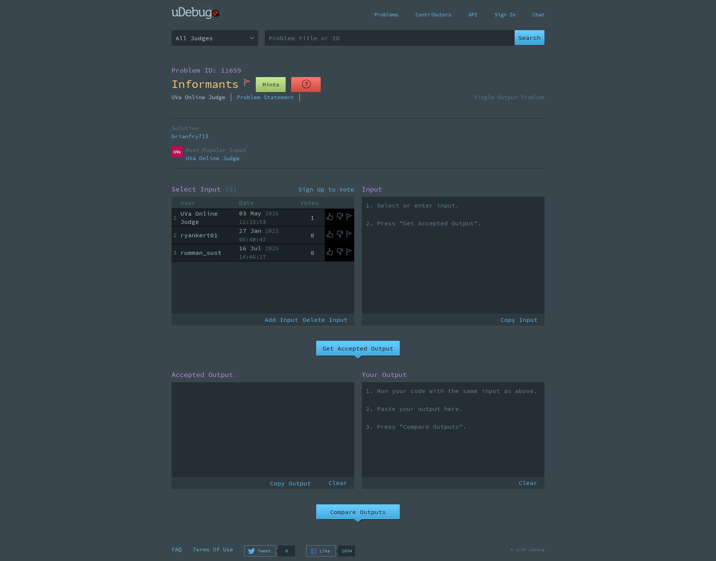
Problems (386, 14)
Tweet (264, 551)
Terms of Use (213, 549)
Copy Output (290, 483)
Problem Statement (265, 97)
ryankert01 (199, 235)
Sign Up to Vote (326, 189)
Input (372, 189)
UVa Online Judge (212, 158)
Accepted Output (202, 375)
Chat (538, 14)
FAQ (177, 549)
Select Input (204, 189)
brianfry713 (190, 136)
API (472, 14)
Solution (185, 127)
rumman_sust (201, 252)
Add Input (281, 319)
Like (325, 551)
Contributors (433, 14)
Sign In (504, 14)
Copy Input (519, 319)
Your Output (384, 375)
